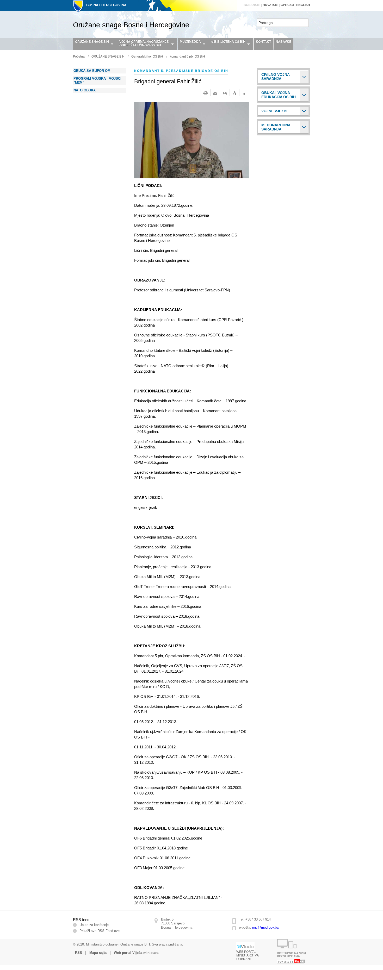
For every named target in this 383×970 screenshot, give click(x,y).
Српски (287, 5)
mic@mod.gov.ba (265, 927)
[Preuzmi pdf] (224, 93)
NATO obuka (84, 90)
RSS (78, 953)
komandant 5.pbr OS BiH (187, 56)
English (303, 5)
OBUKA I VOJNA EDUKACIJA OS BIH (278, 95)
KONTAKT (263, 41)
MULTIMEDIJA (190, 41)
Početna (79, 56)
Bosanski (252, 5)
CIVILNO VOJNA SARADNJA (275, 76)
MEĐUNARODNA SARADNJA (276, 127)
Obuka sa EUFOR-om (91, 71)
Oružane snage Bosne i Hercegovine (131, 25)
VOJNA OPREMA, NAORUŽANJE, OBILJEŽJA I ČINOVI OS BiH (144, 43)
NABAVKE (283, 41)
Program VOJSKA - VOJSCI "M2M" (97, 80)
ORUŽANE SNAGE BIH (92, 41)
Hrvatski (270, 5)
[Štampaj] (205, 93)
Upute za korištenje (94, 925)
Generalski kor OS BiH (147, 56)
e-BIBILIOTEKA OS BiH (228, 41)
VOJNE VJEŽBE (275, 111)
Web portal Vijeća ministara (136, 953)
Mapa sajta (98, 953)
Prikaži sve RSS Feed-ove (99, 931)
